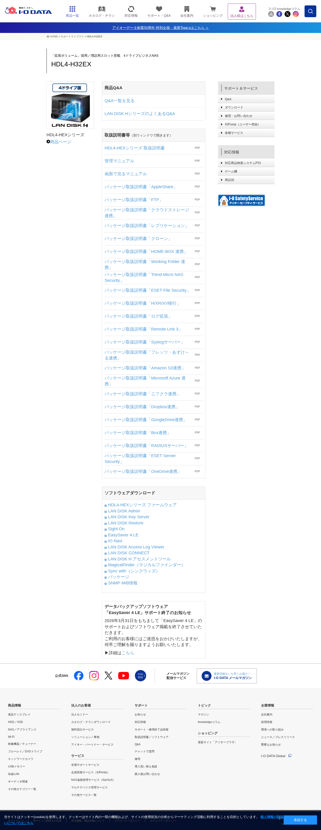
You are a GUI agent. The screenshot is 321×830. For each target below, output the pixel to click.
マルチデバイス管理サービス (89, 787)
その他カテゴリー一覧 (22, 789)
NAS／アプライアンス (22, 729)
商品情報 (14, 705)
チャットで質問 (144, 751)
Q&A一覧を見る (120, 100)
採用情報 (266, 722)
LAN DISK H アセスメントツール (139, 559)
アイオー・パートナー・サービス (92, 744)
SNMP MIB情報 (122, 583)
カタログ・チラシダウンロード (91, 722)
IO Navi (115, 541)
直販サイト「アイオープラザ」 (217, 742)
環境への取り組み (272, 729)
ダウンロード (234, 107)
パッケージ (118, 577)
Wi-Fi (11, 736)
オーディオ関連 (18, 781)
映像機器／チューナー (22, 744)
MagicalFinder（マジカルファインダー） (146, 565)
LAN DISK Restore (125, 523)
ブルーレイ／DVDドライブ (25, 751)
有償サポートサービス (85, 764)
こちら (127, 652)
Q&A (228, 99)
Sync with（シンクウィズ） (134, 571)
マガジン (203, 714)
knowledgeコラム (209, 722)
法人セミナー (79, 714)
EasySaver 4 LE (123, 535)
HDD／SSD (15, 722)
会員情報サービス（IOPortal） (90, 772)
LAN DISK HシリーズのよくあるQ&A (140, 113)
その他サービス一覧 (84, 795)
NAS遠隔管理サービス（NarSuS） (93, 780)
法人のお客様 (81, 705)
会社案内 (266, 714)
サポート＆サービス (241, 88)
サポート (141, 705)
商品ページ (60, 142)
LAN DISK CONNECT (128, 553)
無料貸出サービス (82, 729)
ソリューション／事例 (85, 737)
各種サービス (234, 133)
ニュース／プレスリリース (278, 737)
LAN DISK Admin (124, 511)
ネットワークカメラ (20, 759)
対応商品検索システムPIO (243, 163)
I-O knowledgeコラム (286, 9)
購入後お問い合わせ (147, 774)
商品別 (229, 180)
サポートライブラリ (72, 36)
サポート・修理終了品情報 (151, 729)
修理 (137, 759)
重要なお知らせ (271, 744)
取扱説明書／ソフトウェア (151, 737)
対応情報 (231, 152)
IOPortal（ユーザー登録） (243, 124)
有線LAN (13, 774)
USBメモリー (16, 766)
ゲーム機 (231, 171)
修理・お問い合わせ (238, 116)
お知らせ (140, 714)
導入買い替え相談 (146, 766)
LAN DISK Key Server (128, 517)
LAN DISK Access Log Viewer (136, 547)
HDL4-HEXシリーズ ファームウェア (142, 505)
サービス (77, 756)
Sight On (116, 529)
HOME (54, 36)
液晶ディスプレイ (19, 714)
